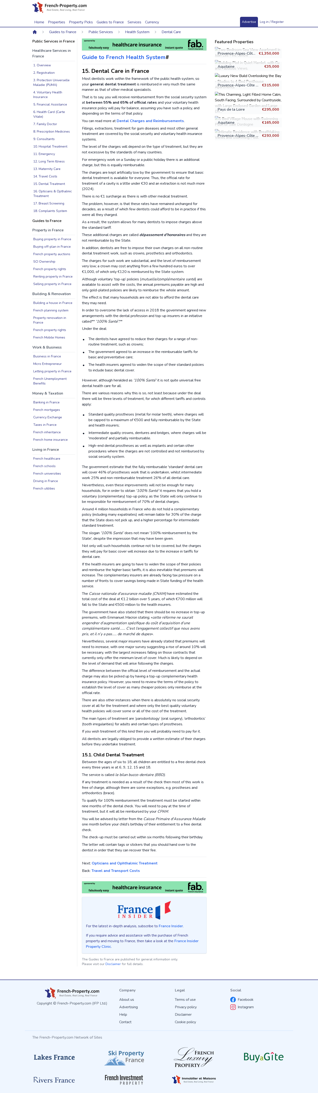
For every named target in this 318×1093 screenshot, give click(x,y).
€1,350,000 (269, 53)
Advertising (128, 1007)
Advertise (249, 22)
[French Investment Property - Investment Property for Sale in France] (124, 1079)
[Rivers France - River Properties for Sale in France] (54, 1080)
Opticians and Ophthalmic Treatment (125, 863)
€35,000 (271, 66)
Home (39, 22)
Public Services (100, 32)
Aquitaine (226, 66)
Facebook (246, 999)
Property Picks (81, 22)
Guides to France (62, 32)
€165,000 (270, 122)
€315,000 (270, 85)
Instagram (246, 1007)
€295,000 (270, 109)
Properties (56, 22)
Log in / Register (272, 22)
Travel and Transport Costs (115, 870)
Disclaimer (113, 964)
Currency (152, 22)
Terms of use (185, 999)
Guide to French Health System (124, 57)
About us (126, 999)
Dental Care (171, 32)
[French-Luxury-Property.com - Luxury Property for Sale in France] (194, 1057)
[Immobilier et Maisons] (194, 1079)
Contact (125, 1022)
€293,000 (270, 135)
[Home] (34, 32)
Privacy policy (186, 1007)
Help (123, 1014)
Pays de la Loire (231, 109)
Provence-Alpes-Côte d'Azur (242, 53)
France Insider (171, 926)
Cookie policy (185, 1022)
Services (134, 22)
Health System (137, 32)
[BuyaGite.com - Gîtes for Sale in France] (264, 1057)
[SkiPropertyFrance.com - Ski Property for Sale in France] (124, 1057)
